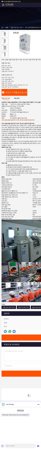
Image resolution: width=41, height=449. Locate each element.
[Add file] (2, 446)
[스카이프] (5, 331)
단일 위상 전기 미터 (16, 27)
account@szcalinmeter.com (12, 1)
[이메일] (14, 331)
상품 (6, 27)
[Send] (38, 446)
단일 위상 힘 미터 (23, 307)
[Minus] (38, 404)
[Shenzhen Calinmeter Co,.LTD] (9, 5)
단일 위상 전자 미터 (9, 307)
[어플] (10, 331)
